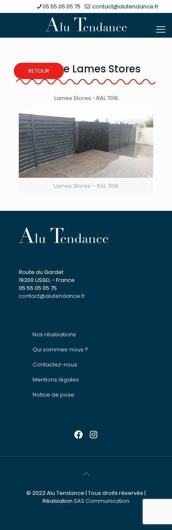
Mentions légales (56, 380)
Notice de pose (53, 395)
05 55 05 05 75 (62, 6)
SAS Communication (101, 501)
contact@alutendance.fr (125, 6)
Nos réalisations (54, 334)
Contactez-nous (55, 365)
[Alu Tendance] (86, 24)
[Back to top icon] (86, 474)
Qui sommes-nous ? (60, 349)
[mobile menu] (161, 30)
